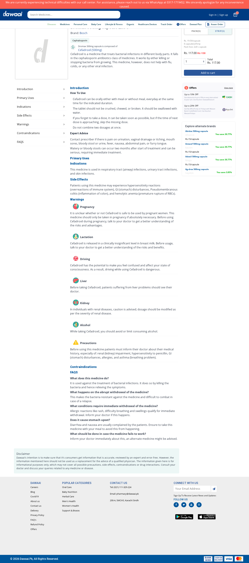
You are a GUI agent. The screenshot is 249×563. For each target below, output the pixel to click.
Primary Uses (25, 98)
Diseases (51, 24)
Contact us (35, 505)
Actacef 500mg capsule (196, 143)
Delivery (34, 510)
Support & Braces (71, 510)
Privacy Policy (37, 515)
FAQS (20, 142)
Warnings (23, 124)
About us (35, 501)
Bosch (83, 33)
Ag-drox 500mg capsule (197, 169)
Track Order (166, 24)
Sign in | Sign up (218, 14)
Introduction (25, 89)
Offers (33, 529)
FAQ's (33, 519)
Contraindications (28, 133)
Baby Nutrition (69, 491)
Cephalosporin (79, 40)
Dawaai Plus (196, 24)
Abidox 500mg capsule (196, 131)
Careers (34, 487)
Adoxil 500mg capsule (196, 156)
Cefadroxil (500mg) (90, 50)
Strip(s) (220, 31)
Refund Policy (37, 524)
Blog (32, 491)
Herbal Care (68, 496)
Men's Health (69, 501)
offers (183, 24)
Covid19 (34, 496)
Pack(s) (196, 31)
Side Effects (24, 115)
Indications (24, 107)
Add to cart (208, 73)
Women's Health (70, 505)
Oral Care (66, 487)
